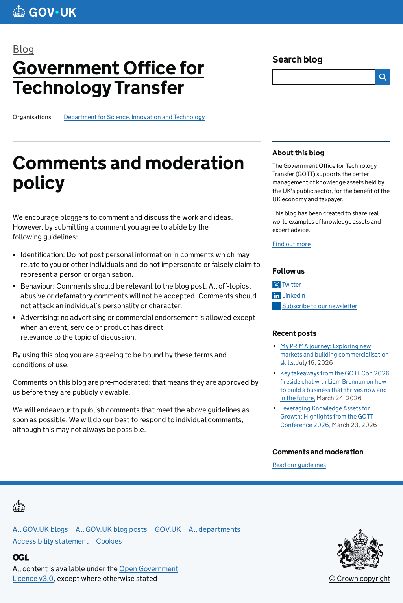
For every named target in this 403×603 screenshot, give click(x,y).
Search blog (297, 59)
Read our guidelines (299, 465)
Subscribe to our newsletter (319, 306)
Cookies (109, 541)
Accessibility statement (51, 541)
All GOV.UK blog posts (111, 529)
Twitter (291, 284)
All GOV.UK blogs (40, 529)
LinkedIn (293, 295)
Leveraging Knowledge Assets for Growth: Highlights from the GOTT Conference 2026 (326, 416)
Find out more (291, 244)
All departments (214, 529)
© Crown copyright (359, 578)
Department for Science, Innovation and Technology (134, 117)
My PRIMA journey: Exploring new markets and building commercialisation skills (334, 354)
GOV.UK (168, 529)
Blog (23, 48)
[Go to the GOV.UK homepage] (44, 12)
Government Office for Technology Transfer (108, 77)
